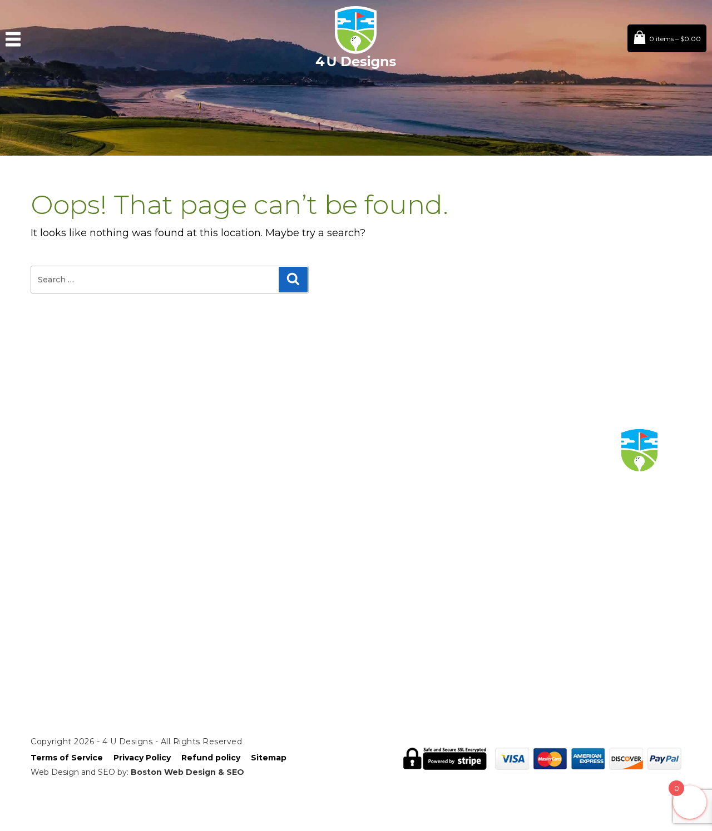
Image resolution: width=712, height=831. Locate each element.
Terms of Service (67, 758)
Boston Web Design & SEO (187, 772)
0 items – (675, 38)
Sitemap (268, 758)
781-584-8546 (146, 496)
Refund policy (210, 758)
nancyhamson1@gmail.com (177, 482)
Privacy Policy (142, 758)
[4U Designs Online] (356, 68)
